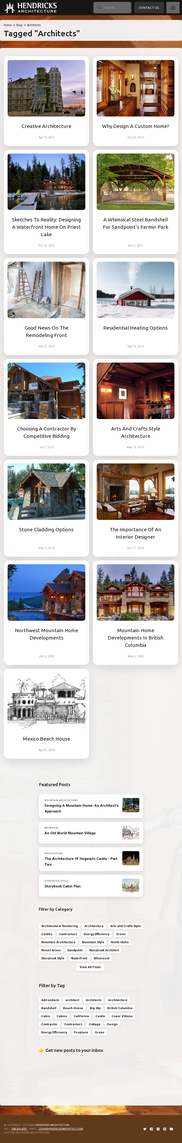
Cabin (45, 1016)
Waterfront (79, 958)
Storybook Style (52, 958)
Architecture (94, 926)
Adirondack (50, 1000)
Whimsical (101, 958)
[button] (173, 7)
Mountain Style (93, 942)
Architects (93, 1000)
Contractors (68, 934)
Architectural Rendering (59, 926)
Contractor (49, 1024)
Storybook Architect (104, 950)
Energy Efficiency (96, 934)
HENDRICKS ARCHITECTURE (52, 1125)
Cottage (94, 1024)
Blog (19, 25)
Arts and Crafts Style (125, 926)
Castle (100, 1016)
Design (112, 1024)
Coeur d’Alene (122, 1016)
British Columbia (119, 1008)
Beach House (73, 1008)
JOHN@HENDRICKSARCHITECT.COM (60, 1128)
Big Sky (95, 1008)
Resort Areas (51, 950)
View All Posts (90, 967)
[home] (31, 7)
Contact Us (149, 7)
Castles (46, 934)
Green (121, 934)
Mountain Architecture (58, 942)
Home (8, 25)
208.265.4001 (19, 1128)
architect (72, 1000)
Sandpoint (74, 950)
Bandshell (48, 1008)
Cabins (62, 1016)
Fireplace (81, 1032)
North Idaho (120, 942)
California (81, 1016)
